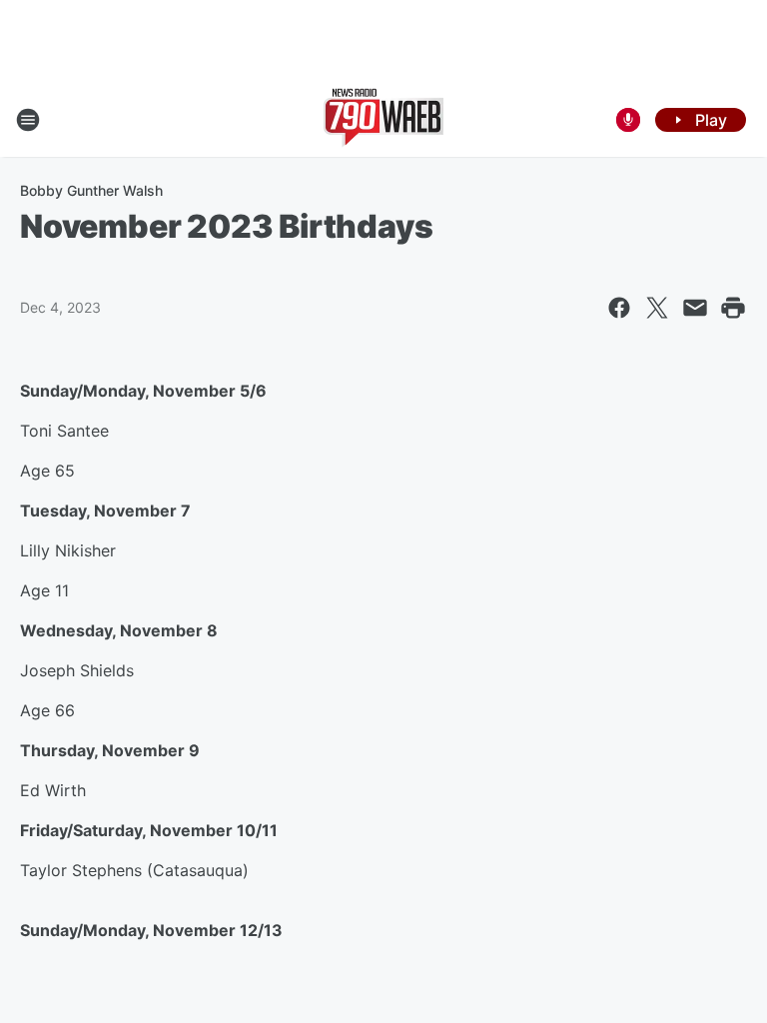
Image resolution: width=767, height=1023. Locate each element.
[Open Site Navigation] (28, 120)
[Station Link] (383, 120)
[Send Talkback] (628, 120)
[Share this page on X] (657, 308)
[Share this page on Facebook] (619, 308)
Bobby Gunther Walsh (91, 190)
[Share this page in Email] (695, 308)
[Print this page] (733, 308)
